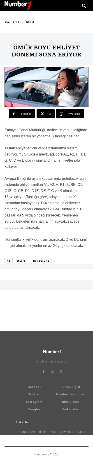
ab (8, 261)
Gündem (28, 22)
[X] (61, 371)
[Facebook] (43, 371)
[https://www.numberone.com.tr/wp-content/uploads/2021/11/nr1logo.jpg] (18, 5)
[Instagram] (52, 371)
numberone (41, 261)
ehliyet (21, 261)
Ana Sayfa (12, 22)
